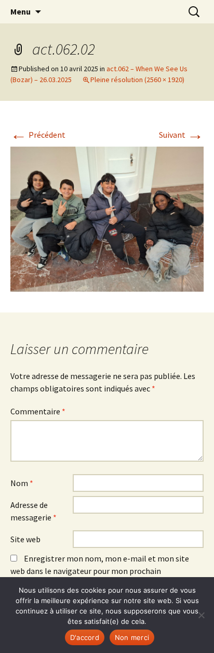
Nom (21, 483)
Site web (25, 539)
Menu (20, 11)
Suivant (181, 134)
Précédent (37, 134)
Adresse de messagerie (33, 511)
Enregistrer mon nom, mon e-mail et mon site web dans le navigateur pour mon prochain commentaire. (99, 571)
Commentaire (37, 411)
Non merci (132, 637)
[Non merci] (201, 615)
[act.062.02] (107, 218)
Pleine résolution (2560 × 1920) (137, 79)
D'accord (84, 637)
